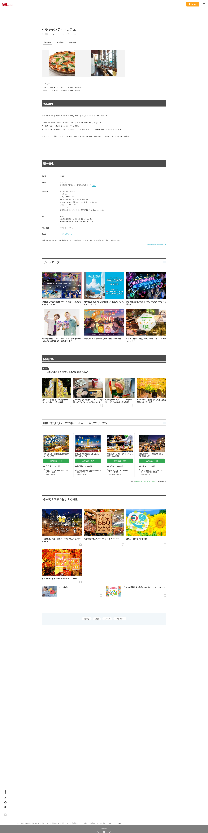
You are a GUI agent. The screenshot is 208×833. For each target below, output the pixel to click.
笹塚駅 (87, 619)
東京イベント (66, 823)
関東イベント (46, 823)
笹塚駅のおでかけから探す (79, 823)
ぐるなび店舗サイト (67, 234)
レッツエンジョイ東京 (23, 823)
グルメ (107, 619)
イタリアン (120, 619)
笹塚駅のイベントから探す (97, 823)
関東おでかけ (36, 823)
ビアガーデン (152, 481)
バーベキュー (140, 481)
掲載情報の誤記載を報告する (156, 244)
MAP (94, 185)
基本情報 (48, 163)
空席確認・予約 (56, 461)
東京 (97, 619)
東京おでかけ (56, 823)
